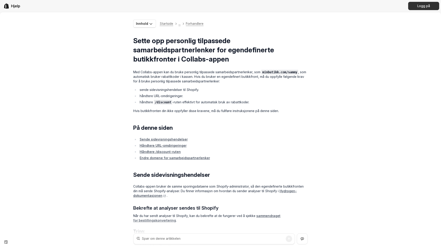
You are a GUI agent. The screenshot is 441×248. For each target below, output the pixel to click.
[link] (12, 6)
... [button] (179, 23)
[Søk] (289, 239)
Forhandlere (195, 23)
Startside (166, 23)
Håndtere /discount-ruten (160, 152)
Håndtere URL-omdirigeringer (163, 145)
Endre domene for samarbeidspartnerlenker (175, 158)
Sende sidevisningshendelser (164, 139)
